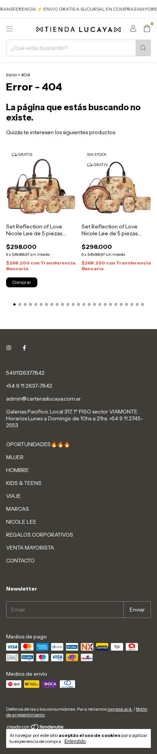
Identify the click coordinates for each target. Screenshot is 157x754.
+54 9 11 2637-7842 (29, 385)
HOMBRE (17, 470)
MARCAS (17, 508)
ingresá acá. (120, 709)
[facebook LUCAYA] (24, 347)
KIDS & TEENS (24, 483)
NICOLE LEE (21, 521)
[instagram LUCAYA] (8, 347)
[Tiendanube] (35, 728)
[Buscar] (143, 48)
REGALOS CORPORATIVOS (39, 534)
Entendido (75, 741)
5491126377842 (25, 372)
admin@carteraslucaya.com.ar (43, 398)
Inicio (11, 75)
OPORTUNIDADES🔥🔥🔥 (38, 444)
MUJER (15, 457)
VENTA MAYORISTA (30, 547)
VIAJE (13, 496)
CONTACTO (20, 560)
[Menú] (9, 28)
